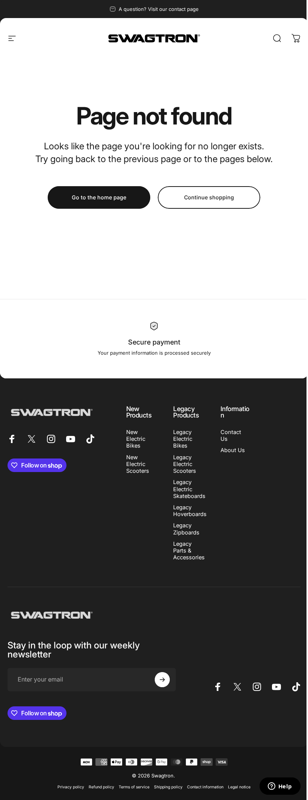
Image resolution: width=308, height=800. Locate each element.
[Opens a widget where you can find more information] (279, 786)
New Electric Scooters (137, 464)
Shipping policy (168, 787)
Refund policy (101, 787)
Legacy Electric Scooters (184, 464)
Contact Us (230, 435)
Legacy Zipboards (186, 529)
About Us (232, 450)
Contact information (205, 787)
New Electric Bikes (135, 439)
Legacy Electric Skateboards (189, 489)
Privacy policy (70, 787)
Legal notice (239, 787)
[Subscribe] (162, 679)
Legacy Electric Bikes (182, 439)
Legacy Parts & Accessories (189, 550)
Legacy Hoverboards (190, 511)
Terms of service (134, 787)
